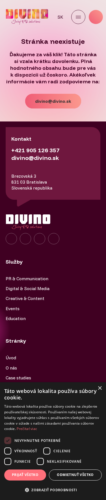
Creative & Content (25, 298)
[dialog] (53, 441)
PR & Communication (27, 278)
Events (13, 308)
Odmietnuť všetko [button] (75, 474)
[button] (53, 490)
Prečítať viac (27, 428)
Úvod (11, 357)
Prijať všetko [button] (25, 474)
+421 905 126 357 (35, 150)
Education (16, 318)
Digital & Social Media (27, 288)
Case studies (18, 378)
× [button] (100, 388)
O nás (11, 368)
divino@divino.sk (53, 101)
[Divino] (27, 17)
